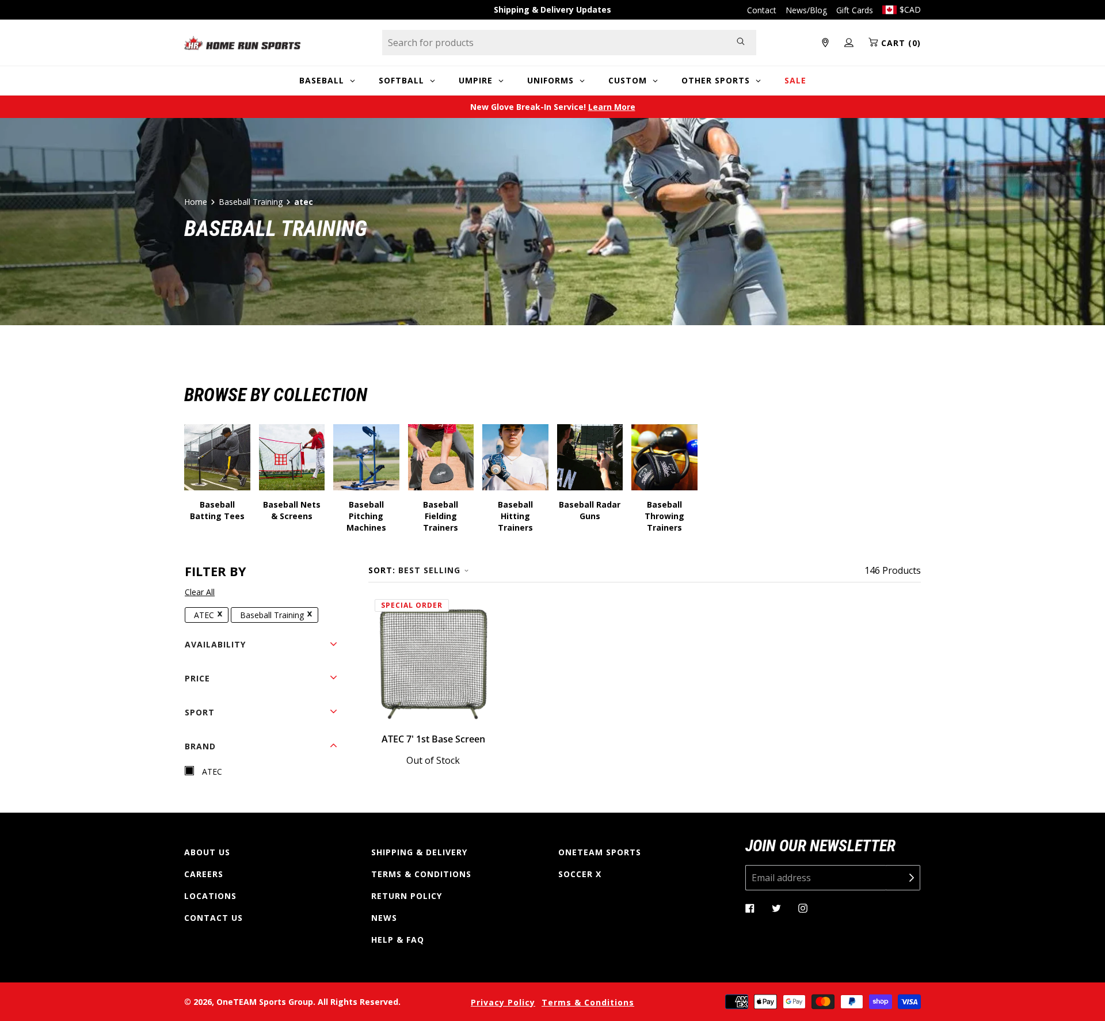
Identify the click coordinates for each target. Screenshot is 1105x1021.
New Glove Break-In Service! (552, 106)
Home (195, 201)
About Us (207, 852)
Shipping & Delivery (419, 852)
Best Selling (429, 570)
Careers (203, 873)
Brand (200, 746)
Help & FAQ (397, 939)
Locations (210, 895)
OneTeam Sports (599, 852)
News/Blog (806, 10)
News (384, 917)
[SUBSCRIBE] (903, 877)
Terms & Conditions (421, 873)
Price (197, 678)
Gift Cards (854, 10)
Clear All (200, 591)
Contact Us (213, 917)
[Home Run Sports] (242, 43)
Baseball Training (251, 201)
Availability (215, 644)
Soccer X (579, 873)
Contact (761, 10)
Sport (200, 712)
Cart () (899, 42)
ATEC (204, 614)
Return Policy (406, 895)
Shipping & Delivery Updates (552, 9)
